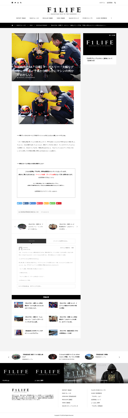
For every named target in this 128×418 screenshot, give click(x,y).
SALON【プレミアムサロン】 (70, 406)
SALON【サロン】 (74, 18)
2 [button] (111, 35)
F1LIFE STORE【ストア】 (98, 390)
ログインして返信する (65, 247)
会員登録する (38, 191)
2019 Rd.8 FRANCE (18, 35)
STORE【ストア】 (88, 18)
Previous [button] (9, 357)
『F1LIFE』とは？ (96, 396)
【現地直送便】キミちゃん (103, 354)
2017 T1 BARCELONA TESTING (30, 359)
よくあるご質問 (95, 402)
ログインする (51, 191)
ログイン (32, 286)
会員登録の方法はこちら (46, 177)
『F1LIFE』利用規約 (97, 406)
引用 (72, 247)
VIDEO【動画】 (61, 18)
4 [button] (114, 35)
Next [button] (119, 357)
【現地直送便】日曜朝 (65, 354)
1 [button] (109, 35)
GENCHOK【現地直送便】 (69, 396)
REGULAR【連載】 (48, 18)
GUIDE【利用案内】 (101, 18)
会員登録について (96, 399)
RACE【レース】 (34, 18)
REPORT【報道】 (21, 18)
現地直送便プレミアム (64, 356)
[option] (99, 48)
